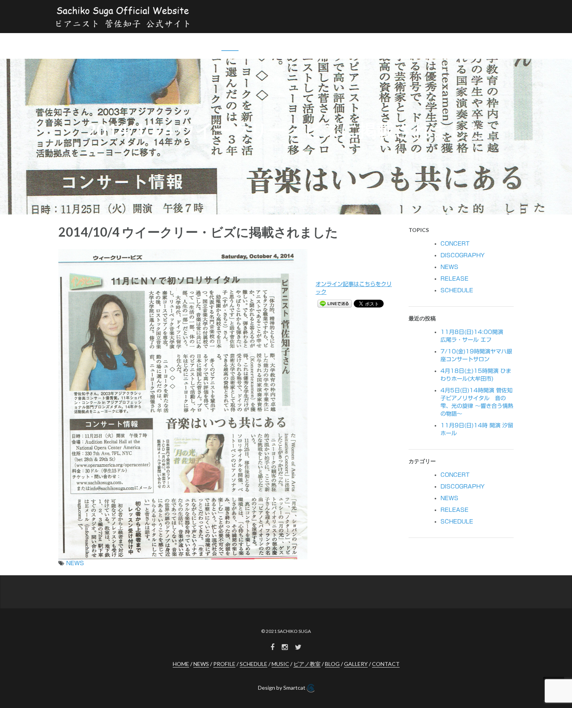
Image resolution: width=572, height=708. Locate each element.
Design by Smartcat (282, 687)
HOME (203, 44)
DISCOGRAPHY (462, 255)
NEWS (230, 44)
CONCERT (455, 243)
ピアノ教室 (391, 44)
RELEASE (454, 278)
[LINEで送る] (335, 303)
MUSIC (345, 44)
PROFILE (260, 44)
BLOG (422, 44)
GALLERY (453, 44)
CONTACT (491, 44)
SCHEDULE (310, 44)
